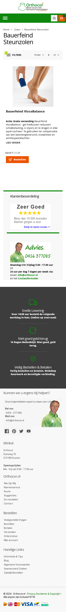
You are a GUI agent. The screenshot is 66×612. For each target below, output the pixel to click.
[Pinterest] (14, 431)
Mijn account (11, 540)
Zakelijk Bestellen (13, 572)
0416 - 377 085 (14, 412)
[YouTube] (28, 431)
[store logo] (33, 6)
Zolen (17, 29)
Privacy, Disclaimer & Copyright (43, 593)
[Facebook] (6, 431)
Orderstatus (10, 536)
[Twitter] (21, 431)
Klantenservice (12, 487)
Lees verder (13, 142)
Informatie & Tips (13, 556)
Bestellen (9, 524)
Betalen (8, 528)
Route (7, 491)
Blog (6, 560)
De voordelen (11, 499)
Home (6, 29)
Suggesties (10, 495)
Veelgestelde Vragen (15, 520)
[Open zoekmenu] (54, 18)
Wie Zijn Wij (10, 483)
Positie (37, 55)
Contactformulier (28, 278)
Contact (8, 503)
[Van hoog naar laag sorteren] (49, 55)
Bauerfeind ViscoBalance (25, 111)
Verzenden (10, 532)
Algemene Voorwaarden (17, 564)
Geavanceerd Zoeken (15, 568)
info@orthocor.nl (28, 275)
